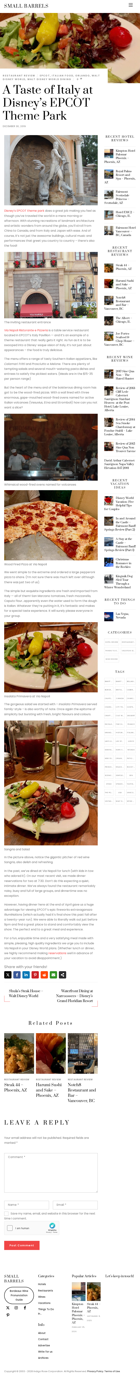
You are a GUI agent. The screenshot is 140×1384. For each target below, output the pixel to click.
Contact (43, 1339)
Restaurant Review (19, 75)
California (109, 698)
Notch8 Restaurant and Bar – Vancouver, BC (117, 303)
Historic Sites (120, 732)
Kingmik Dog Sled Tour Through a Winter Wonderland (118, 581)
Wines (41, 1297)
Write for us (45, 1351)
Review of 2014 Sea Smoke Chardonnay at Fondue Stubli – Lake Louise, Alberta (119, 427)
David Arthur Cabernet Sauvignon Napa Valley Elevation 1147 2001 (119, 464)
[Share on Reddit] (44, 974)
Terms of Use (112, 1371)
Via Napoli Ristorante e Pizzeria (26, 330)
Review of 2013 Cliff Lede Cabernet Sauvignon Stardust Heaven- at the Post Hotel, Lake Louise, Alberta (119, 399)
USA (120, 792)
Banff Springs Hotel (120, 681)
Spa (131, 775)
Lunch (131, 741)
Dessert (131, 715)
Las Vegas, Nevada (122, 615)
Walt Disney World (120, 801)
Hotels (42, 1284)
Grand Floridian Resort (109, 732)
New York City (109, 758)
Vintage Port (109, 801)
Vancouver (131, 792)
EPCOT (45, 75)
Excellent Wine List (109, 724)
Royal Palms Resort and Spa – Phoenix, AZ (120, 176)
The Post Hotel (109, 792)
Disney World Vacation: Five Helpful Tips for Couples (119, 503)
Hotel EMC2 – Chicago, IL (125, 214)
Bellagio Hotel (131, 681)
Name (13, 1205)
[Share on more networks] (62, 974)
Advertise (44, 1345)
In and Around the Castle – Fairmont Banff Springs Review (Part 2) (120, 524)
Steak (109, 784)
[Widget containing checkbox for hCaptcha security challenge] (31, 1228)
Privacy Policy (95, 1371)
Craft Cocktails (109, 715)
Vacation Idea (129, 650)
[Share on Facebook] (17, 974)
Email (61, 1205)
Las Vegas (120, 741)
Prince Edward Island (109, 767)
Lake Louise (109, 741)
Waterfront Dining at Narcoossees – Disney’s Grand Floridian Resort (74, 996)
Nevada (131, 749)
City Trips (120, 707)
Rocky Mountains (131, 767)
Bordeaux (109, 690)
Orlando (82, 75)
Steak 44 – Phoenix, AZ (15, 1087)
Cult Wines (120, 715)
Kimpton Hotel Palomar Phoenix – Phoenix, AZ (119, 156)
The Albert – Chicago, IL (124, 320)
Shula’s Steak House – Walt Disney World (26, 993)
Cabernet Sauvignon (131, 690)
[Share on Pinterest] (35, 974)
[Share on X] (7, 974)
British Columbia (120, 690)
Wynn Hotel (131, 801)
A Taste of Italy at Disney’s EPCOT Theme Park (48, 103)
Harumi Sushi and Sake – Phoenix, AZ (49, 1090)
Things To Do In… (112, 650)
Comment (16, 1157)
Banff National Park (109, 681)
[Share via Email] (53, 974)
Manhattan (109, 749)
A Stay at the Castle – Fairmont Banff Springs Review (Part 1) (120, 544)
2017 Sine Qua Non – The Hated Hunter (125, 374)
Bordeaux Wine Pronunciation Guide (19, 1295)
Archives (43, 1358)
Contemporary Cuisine (131, 707)
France (131, 724)
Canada (120, 698)
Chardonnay (109, 707)
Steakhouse (120, 784)
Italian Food (62, 75)
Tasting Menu (131, 784)
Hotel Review (111, 642)
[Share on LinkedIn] (26, 974)
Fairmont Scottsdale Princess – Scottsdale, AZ (117, 197)
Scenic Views (109, 775)
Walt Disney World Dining (49, 79)
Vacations (44, 1303)
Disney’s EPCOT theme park (24, 211)
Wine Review (112, 659)
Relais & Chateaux (120, 767)
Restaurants (45, 1290)
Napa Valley (120, 749)
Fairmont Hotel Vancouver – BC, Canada (126, 231)
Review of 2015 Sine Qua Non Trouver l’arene (126, 447)
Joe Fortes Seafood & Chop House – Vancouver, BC (119, 339)
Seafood (120, 775)
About (42, 1333)
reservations (57, 953)
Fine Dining (120, 724)
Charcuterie (131, 698)
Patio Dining (131, 758)
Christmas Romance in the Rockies (123, 563)
